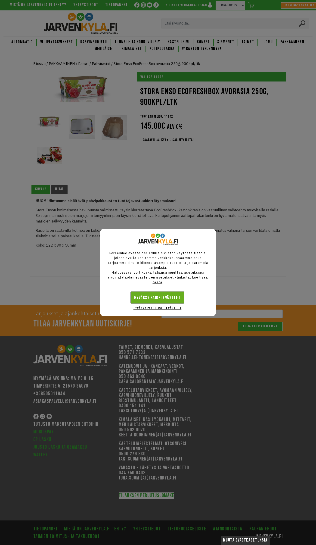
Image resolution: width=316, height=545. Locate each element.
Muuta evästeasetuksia (245, 540)
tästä (158, 282)
